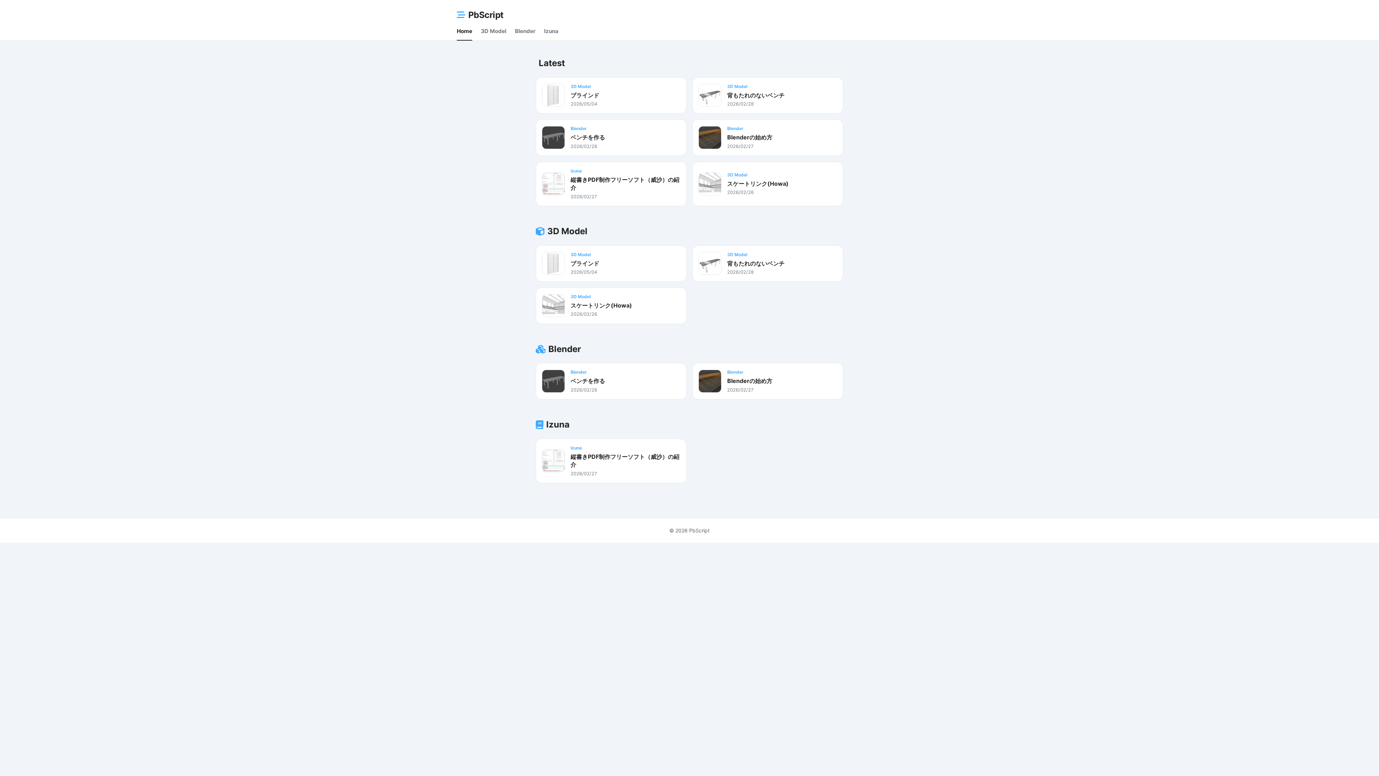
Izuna (551, 31)
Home (464, 31)
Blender (525, 31)
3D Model (493, 31)
